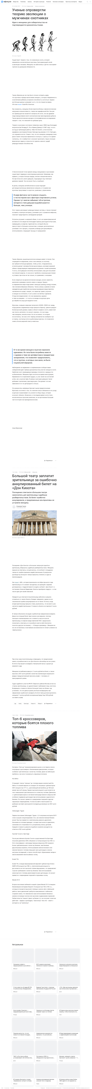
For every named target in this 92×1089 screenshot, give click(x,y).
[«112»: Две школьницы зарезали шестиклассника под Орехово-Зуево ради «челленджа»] (69, 982)
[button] (34, 41)
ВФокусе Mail (27, 472)
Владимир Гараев (21, 506)
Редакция (43, 1087)
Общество (34, 472)
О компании (6, 1087)
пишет (20, 104)
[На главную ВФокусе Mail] (7, 1)
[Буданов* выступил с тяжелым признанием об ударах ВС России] (46, 982)
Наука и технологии (39, 6)
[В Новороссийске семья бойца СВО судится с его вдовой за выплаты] (69, 1074)
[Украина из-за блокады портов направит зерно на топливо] (46, 1005)
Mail (2, 1087)
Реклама (12, 1087)
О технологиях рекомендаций (69, 1087)
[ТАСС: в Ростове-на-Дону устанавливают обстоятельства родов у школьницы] (23, 1051)
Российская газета (29, 715)
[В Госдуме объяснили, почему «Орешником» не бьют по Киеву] (23, 1074)
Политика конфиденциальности (82, 1087)
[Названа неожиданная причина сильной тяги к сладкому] (46, 1074)
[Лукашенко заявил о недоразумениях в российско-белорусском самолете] (23, 959)
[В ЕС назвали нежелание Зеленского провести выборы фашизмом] (46, 959)
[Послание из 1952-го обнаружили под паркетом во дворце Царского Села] (46, 1051)
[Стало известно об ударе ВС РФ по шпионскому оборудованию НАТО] (23, 982)
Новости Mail (30, 6)
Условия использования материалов (53, 1087)
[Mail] (2, 1)
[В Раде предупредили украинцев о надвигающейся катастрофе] (69, 1028)
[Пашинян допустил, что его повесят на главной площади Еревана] (23, 1028)
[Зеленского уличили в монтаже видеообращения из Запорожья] (69, 959)
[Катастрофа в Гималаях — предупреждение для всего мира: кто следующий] (23, 1005)
